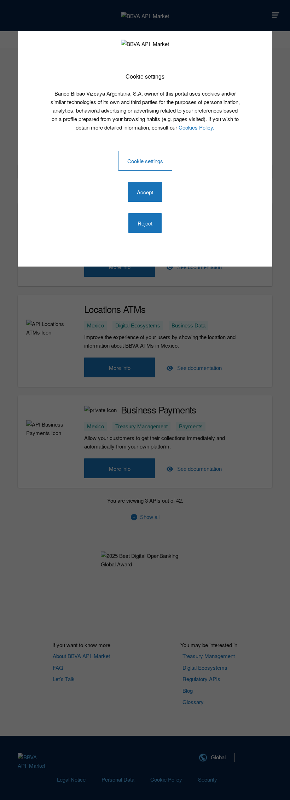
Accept (145, 192)
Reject (145, 223)
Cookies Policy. (196, 127)
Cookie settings (145, 161)
